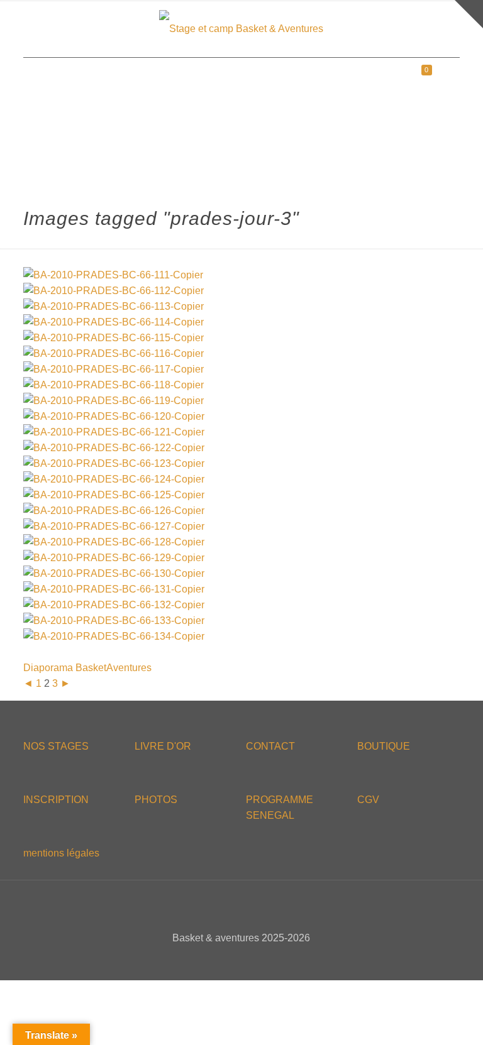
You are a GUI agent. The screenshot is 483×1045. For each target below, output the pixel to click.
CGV (368, 799)
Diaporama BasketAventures (87, 667)
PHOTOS (156, 799)
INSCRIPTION (56, 799)
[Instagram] (267, 960)
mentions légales (61, 853)
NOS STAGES (56, 746)
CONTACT (270, 746)
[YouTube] (250, 960)
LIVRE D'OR (163, 746)
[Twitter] (233, 960)
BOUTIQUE (383, 746)
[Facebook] (216, 960)
